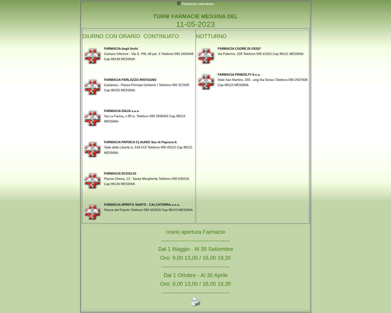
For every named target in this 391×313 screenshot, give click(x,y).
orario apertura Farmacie (195, 232)
